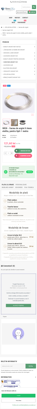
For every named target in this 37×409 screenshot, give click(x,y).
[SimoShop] (8, 9)
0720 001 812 (15, 1)
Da (31, 366)
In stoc (4, 137)
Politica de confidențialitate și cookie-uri (23, 405)
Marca (4, 135)
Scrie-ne (30, 172)
